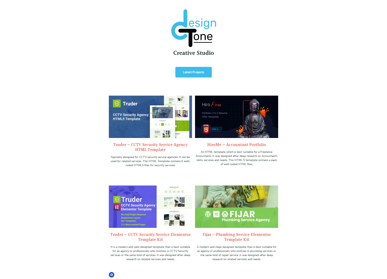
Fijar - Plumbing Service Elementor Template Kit (237, 237)
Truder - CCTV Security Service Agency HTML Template (150, 147)
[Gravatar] (111, 274)
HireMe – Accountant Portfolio (236, 145)
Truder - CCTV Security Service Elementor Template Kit (150, 237)
